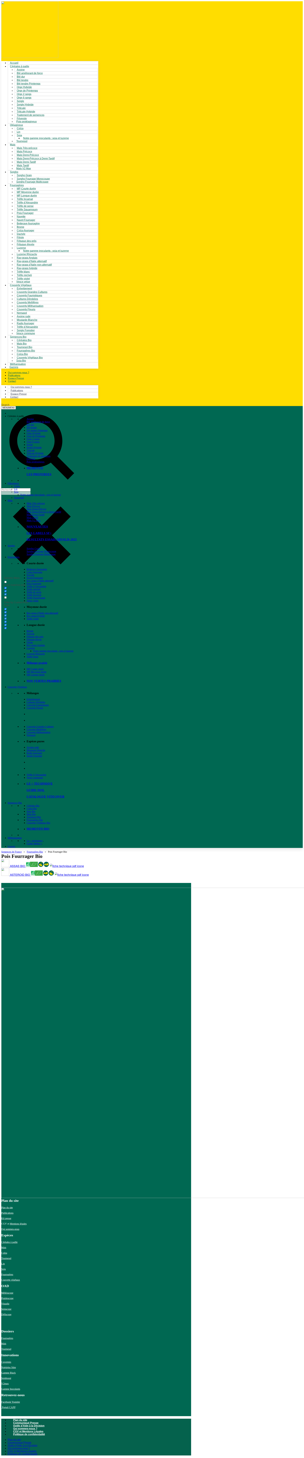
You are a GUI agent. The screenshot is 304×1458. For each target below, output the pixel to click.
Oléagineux (13, 483)
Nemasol (31, 735)
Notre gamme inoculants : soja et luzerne (46, 138)
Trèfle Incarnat (34, 595)
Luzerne (31, 648)
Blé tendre (32, 427)
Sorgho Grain (33, 548)
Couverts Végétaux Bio (30, 357)
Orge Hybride (34, 433)
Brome (30, 631)
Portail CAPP (8, 1407)
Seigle (30, 444)
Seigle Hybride (34, 447)
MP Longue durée (36, 674)
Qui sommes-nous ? (25, 1428)
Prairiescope (7, 1298)
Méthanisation (15, 837)
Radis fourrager (34, 753)
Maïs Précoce (33, 506)
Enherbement (33, 699)
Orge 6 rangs (33, 441)
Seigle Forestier (34, 756)
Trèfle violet (33, 618)
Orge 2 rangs (33, 439)
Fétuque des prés (35, 636)
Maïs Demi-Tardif (35, 514)
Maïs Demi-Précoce (36, 509)
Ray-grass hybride (36, 616)
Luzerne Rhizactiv (36, 653)
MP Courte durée (35, 669)
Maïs (12, 144)
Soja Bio (31, 811)
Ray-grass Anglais (36, 645)
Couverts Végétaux (17, 687)
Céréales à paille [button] (16, 416)
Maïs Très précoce (36, 503)
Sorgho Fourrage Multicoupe (32, 181)
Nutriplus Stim (8, 1367)
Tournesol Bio (34, 817)
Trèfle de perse (34, 592)
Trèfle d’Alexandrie (36, 586)
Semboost (6, 1378)
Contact (12, 381)
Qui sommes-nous (10, 1229)
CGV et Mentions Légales (28, 1431)
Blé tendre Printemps (37, 430)
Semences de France (11, 851)
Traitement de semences (30, 115)
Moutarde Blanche (36, 750)
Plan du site (7, 1207)
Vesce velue (32, 600)
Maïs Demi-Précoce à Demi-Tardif (44, 512)
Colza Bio (32, 808)
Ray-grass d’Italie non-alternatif (42, 613)
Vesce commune (35, 777)
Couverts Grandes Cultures (40, 726)
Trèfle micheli (33, 589)
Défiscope (6, 1314)
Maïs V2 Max (23, 168)
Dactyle (30, 633)
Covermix (6, 1362)
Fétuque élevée (34, 639)
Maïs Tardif (32, 517)
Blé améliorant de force (30, 73)
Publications (7, 1213)
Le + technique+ (35, 840)
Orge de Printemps (36, 436)
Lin (15, 489)
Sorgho (14, 172)
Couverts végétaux (10, 1280)
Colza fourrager (34, 572)
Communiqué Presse (25, 1423)
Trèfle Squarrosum (36, 597)
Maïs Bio (31, 814)
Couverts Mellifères (36, 729)
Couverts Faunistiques (38, 705)
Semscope (6, 1309)
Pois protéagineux (26, 121)
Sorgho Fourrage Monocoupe (41, 551)
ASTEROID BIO (20, 874)
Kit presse (6, 1218)
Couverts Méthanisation (38, 732)
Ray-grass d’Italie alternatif (40, 580)
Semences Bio (15, 802)
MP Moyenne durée (36, 671)
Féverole (31, 459)
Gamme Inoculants (10, 1389)
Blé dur (30, 424)
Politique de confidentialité (29, 1434)
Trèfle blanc (32, 656)
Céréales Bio (33, 805)
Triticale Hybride (35, 453)
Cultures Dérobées (36, 702)
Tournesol (21, 141)
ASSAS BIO (18, 866)
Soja (19, 135)
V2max (5, 1383)
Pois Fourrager (34, 583)
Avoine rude (33, 747)
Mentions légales (18, 1223)
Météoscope (7, 1293)
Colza (17, 486)
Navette (30, 575)
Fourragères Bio (35, 820)
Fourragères (13, 557)
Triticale (31, 450)
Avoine (30, 419)
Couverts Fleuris (35, 707)
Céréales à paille (9, 1242)
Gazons (11, 846)
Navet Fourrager (35, 577)
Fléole (30, 642)
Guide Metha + (34, 843)
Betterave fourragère (28, 223)
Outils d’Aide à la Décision (28, 1425)
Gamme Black (8, 1372)
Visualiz (5, 1303)
